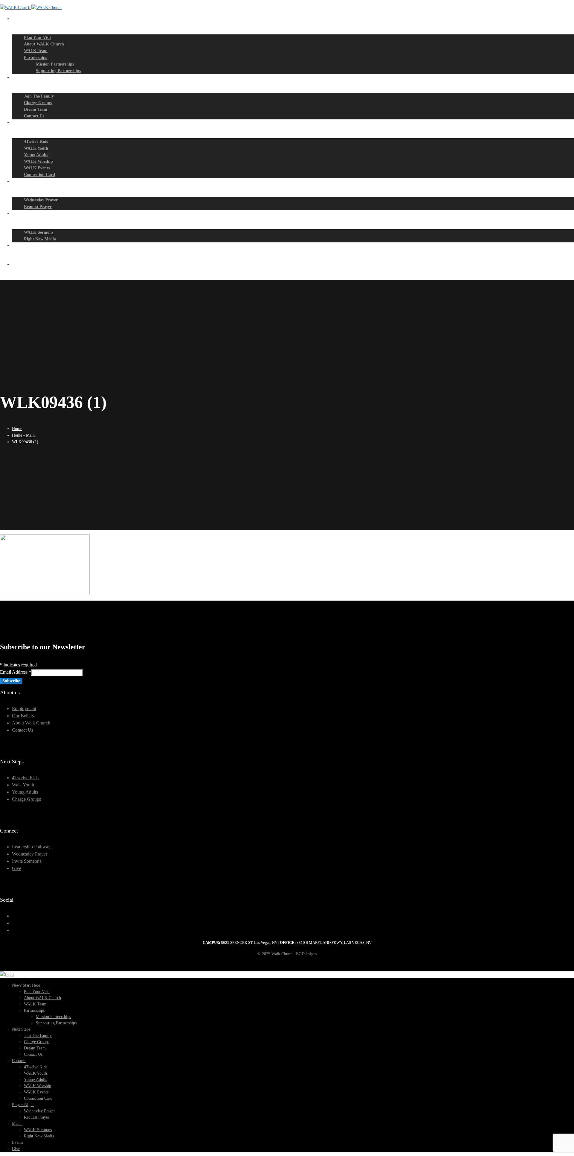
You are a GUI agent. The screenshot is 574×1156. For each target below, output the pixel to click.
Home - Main (23, 435)
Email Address (15, 672)
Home (17, 428)
